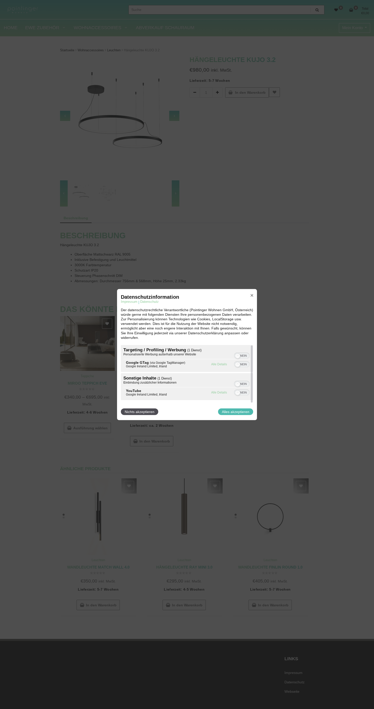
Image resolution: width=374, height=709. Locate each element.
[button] (237, 356)
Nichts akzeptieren (139, 412)
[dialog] (187, 354)
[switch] (242, 356)
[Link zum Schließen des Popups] (252, 295)
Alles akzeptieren (235, 412)
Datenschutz (149, 301)
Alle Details (219, 364)
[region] (187, 373)
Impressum (129, 301)
